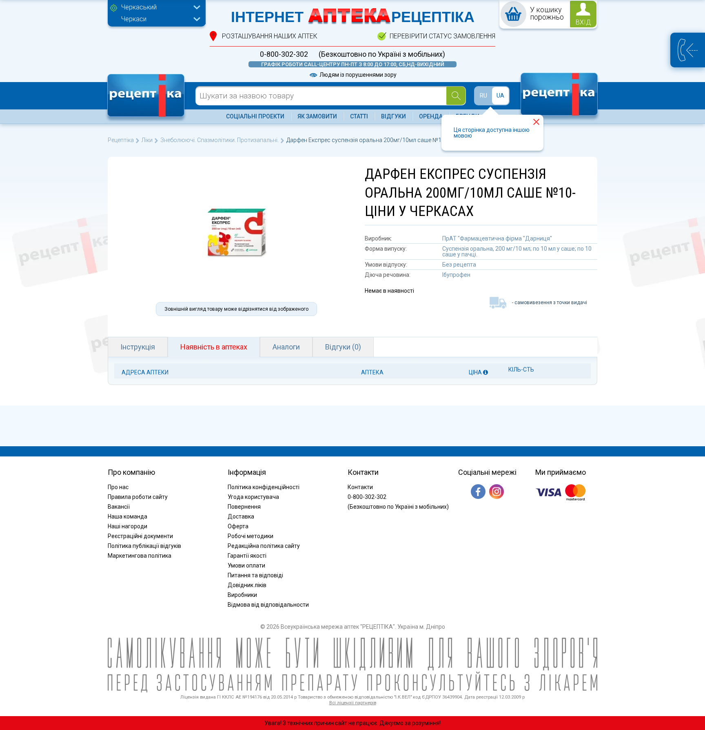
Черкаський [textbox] (139, 7)
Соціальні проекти (255, 116)
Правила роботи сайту (138, 497)
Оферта (238, 526)
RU (483, 95)
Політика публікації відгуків (144, 546)
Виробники (242, 595)
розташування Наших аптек (269, 36)
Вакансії (119, 506)
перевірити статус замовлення (442, 36)
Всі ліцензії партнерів (352, 703)
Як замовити (317, 116)
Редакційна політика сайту (264, 546)
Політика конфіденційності (263, 487)
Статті (359, 116)
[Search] (456, 96)
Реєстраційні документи (140, 536)
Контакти (360, 487)
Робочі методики (250, 536)
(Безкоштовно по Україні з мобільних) (382, 54)
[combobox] (159, 8)
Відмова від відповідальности (268, 604)
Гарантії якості (247, 555)
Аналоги (286, 347)
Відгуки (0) (343, 347)
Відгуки (393, 116)
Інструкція (137, 347)
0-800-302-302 (284, 54)
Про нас (118, 487)
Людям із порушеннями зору (357, 74)
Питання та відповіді (255, 575)
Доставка (241, 516)
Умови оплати (246, 565)
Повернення (244, 506)
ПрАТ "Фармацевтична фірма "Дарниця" (497, 238)
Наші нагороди (127, 526)
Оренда (431, 116)
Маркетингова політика (139, 555)
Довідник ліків (247, 585)
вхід (583, 22)
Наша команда (127, 516)
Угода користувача (253, 497)
